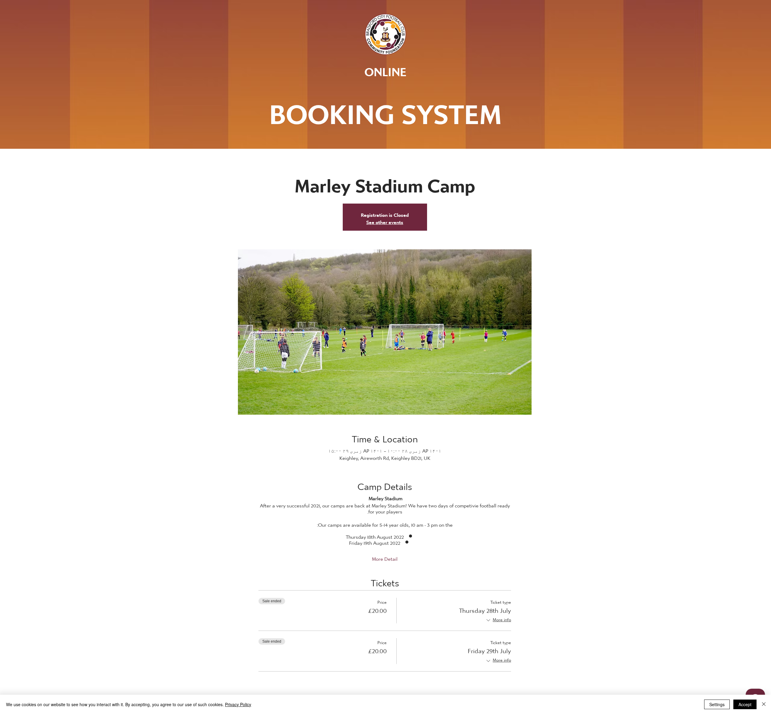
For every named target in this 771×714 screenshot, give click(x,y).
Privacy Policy (238, 704)
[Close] (763, 704)
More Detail (385, 557)
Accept (744, 704)
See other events (384, 220)
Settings (717, 704)
